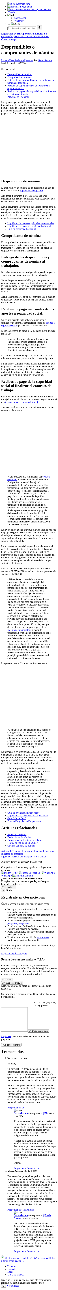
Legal (10, 1271)
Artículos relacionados (18, 97)
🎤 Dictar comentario (38, 1031)
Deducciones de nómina (19, 837)
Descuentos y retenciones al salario (24, 840)
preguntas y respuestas (18, 923)
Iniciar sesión (20, 18)
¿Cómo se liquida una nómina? (22, 843)
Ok (3, 1286)
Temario (11, 1266)
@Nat (46, 1113)
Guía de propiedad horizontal (21, 229)
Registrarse (19, 20)
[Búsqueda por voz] (39, 27)
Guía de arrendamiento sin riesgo (23, 812)
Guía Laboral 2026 (16, 818)
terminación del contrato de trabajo (22, 402)
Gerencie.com (45, 60)
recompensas (43, 937)
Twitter (15, 872)
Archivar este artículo (12, 983)
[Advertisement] (29, 146)
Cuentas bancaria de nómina (21, 845)
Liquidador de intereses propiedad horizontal (29, 226)
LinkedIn (28, 875)
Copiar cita (7, 979)
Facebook (36, 872)
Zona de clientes (15, 1274)
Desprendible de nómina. (19, 74)
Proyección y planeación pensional (24, 821)
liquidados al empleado (31, 190)
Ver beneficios (8, 887)
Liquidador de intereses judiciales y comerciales (30, 223)
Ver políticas (13, 1285)
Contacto (11, 1269)
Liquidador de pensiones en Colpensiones (27, 815)
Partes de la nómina (16, 834)
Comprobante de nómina (19, 77)
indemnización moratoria (19, 630)
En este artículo (8, 69)
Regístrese (6, 1036)
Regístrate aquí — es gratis (14, 953)
